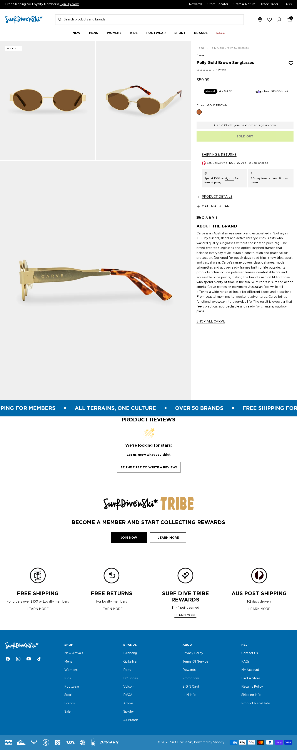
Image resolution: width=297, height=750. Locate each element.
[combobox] (149, 19)
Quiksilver (130, 661)
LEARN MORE (38, 609)
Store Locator (217, 4)
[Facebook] (7, 658)
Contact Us (249, 653)
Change (263, 163)
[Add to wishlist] (291, 63)
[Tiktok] (39, 658)
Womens (71, 669)
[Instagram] (18, 658)
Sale (67, 711)
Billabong (130, 653)
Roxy (127, 669)
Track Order (269, 4)
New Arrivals (73, 653)
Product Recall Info (255, 703)
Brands (69, 703)
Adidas (128, 703)
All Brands (130, 720)
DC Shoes (130, 678)
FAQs (288, 4)
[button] (279, 19)
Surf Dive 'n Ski (181, 742)
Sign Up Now (69, 4)
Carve (201, 55)
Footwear (71, 686)
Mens (68, 661)
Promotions (191, 678)
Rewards (195, 4)
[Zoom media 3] (95, 280)
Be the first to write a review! (148, 467)
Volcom (129, 686)
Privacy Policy (192, 653)
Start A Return (244, 4)
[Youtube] (28, 658)
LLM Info (189, 695)
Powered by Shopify (209, 742)
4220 (231, 163)
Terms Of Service (195, 661)
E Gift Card (190, 686)
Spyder (128, 711)
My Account (250, 669)
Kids (67, 678)
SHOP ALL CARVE (211, 321)
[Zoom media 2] (143, 100)
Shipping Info (251, 695)
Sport (68, 695)
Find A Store (250, 678)
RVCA (127, 695)
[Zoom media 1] (47, 100)
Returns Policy (252, 686)
